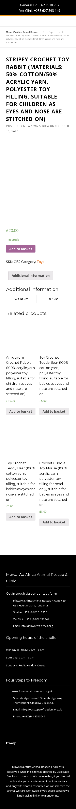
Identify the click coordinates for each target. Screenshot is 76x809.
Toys (40, 261)
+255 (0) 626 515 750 (35, 612)
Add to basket (20, 249)
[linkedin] (62, 564)
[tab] (30, 275)
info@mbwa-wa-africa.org (37, 626)
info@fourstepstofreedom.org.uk (41, 709)
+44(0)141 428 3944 (33, 716)
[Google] (57, 564)
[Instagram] (68, 564)
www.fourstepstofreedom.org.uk (32, 691)
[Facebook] (52, 564)
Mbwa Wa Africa (36, 126)
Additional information (31, 275)
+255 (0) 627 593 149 (37, 619)
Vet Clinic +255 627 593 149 (39, 10)
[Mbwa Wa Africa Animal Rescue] (12, 21)
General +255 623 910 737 (39, 5)
